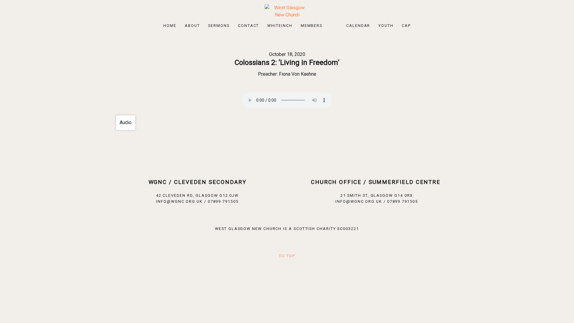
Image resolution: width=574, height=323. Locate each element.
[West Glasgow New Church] (287, 11)
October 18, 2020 (287, 54)
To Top (287, 256)
